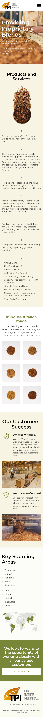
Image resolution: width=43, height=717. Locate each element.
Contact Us (21, 671)
